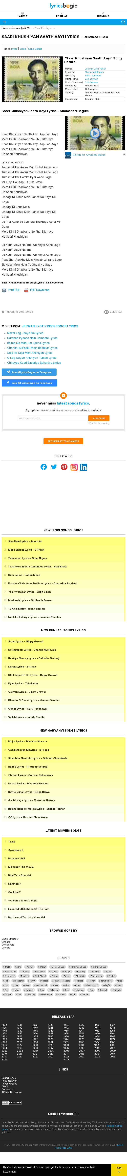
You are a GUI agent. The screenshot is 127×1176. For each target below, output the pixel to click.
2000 (97, 1048)
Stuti (73, 995)
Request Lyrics (10, 1080)
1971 (19, 1039)
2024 (97, 1056)
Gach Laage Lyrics (31, 800)
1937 (112, 1024)
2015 (81, 1053)
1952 (96, 1030)
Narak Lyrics (22, 666)
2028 (66, 1059)
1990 (66, 1045)
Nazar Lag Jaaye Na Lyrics (25, 333)
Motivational (41, 985)
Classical (95, 971)
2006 (66, 1050)
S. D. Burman (91, 78)
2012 (35, 1053)
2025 (112, 1056)
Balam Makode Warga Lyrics (36, 808)
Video (23, 48)
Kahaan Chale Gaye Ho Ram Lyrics (42, 583)
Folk (6, 981)
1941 (50, 1027)
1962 (4, 1036)
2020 (35, 1056)
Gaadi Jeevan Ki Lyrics (28, 749)
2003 (20, 1050)
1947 (19, 1030)
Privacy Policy (9, 1083)
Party (77, 985)
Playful (107, 985)
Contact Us (8, 1089)
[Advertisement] (63, 499)
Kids (120, 981)
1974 (66, 1039)
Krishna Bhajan (99, 967)
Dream (67, 976)
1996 (35, 1048)
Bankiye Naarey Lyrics (33, 658)
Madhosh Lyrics (30, 600)
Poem (119, 985)
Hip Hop (79, 981)
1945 (112, 1027)
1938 (4, 1027)
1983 (81, 1042)
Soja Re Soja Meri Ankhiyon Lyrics (29, 352)
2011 (19, 1053)
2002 (4, 1050)
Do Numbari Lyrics (32, 649)
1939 (19, 1027)
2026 (4, 1059)
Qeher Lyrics (27, 708)
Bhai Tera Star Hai (19, 875)
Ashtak (30, 967)
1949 (50, 1030)
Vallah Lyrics (26, 717)
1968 (97, 1036)
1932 (35, 1024)
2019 (19, 1056)
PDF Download (39, 290)
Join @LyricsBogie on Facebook (31, 383)
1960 (97, 1033)
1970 (4, 1039)
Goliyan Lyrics (27, 691)
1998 (66, 1048)
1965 (50, 1036)
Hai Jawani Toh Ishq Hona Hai (26, 917)
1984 (97, 1042)
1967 (81, 1036)
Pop (6, 990)
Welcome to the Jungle (22, 900)
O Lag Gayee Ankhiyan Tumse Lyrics (31, 357)
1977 (112, 1039)
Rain (42, 990)
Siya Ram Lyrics (25, 541)
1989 (50, 1045)
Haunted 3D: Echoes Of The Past (28, 909)
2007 (82, 1050)
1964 (35, 1036)
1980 (35, 1042)
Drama (55, 976)
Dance (108, 971)
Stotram (61, 995)
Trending (103, 16)
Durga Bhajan (58, 967)
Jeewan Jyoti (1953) (95, 68)
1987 (19, 1045)
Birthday (81, 971)
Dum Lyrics (24, 575)
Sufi (19, 995)
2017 (112, 1053)
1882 (4, 1024)
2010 (4, 1053)
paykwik (46, 1006)
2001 (112, 1048)
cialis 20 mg (6, 1006)
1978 (4, 1042)
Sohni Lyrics (25, 641)
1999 (81, 1048)
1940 (35, 1027)
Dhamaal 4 (14, 883)
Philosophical (92, 985)
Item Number (106, 981)
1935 (81, 1024)
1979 (19, 1042)
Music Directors (10, 938)
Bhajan (43, 967)
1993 (112, 1045)
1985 (112, 1042)
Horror (92, 981)
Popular (62, 16)
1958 (66, 1033)
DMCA (5, 1086)
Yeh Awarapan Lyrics (29, 591)
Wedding (31, 995)
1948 (35, 1030)
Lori (6, 985)
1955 (19, 1033)
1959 (81, 1033)
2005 (51, 1050)
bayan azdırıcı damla (30, 1006)
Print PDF (13, 290)
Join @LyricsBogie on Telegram (31, 372)
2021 (50, 1056)
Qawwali (30, 990)
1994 (4, 1048)
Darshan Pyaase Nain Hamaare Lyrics (32, 338)
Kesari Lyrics (28, 783)
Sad (91, 990)
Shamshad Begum (94, 72)
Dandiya (25, 976)
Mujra (55, 985)
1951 (81, 1030)
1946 (4, 1030)
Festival (111, 976)
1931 (19, 1024)
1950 (66, 1030)
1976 (97, 1039)
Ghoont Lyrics (30, 775)
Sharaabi (117, 990)
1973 (50, 1039)
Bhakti (7, 967)
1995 (19, 1048)
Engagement (96, 976)
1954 (4, 1033)
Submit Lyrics (9, 1077)
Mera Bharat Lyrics (26, 549)
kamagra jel (58, 1006)
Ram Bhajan (10, 971)
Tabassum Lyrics (27, 558)
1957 (50, 1033)
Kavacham (40, 971)
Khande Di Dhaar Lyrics (33, 700)
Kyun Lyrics (23, 683)
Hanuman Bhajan (78, 967)
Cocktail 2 (14, 892)
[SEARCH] (123, 22)
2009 (113, 1050)
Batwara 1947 (16, 858)
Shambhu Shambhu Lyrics (37, 758)
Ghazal (44, 981)
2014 (66, 1053)
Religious (54, 990)
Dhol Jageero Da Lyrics (32, 675)
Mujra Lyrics (27, 741)
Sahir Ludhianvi (93, 75)
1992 (97, 1045)
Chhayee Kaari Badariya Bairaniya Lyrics (34, 362)
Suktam (85, 995)
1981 (50, 1042)
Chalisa (25, 971)
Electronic (80, 976)
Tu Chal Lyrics (26, 608)
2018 (4, 1056)
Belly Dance (10, 976)
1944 (97, 1027)
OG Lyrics (28, 817)
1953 (112, 1030)
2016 (97, 1053)
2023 (82, 1056)
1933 (50, 1024)
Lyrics (14, 48)
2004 (35, 1050)
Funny (32, 981)
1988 (35, 1045)
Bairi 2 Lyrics (27, 766)
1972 (35, 1039)
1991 (81, 1045)
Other (66, 985)
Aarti (19, 967)
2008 (97, 1050)
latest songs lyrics (73, 403)
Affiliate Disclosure (12, 1092)
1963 (19, 1036)
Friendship (19, 981)
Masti (26, 985)
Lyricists (6, 947)
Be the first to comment (63, 441)
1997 (50, 1048)
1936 (97, 1024)
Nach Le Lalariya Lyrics (34, 617)
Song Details (35, 48)
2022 (66, 1056)
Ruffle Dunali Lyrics (29, 791)
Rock (66, 990)
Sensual (103, 990)
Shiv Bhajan (46, 995)
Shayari (8, 995)
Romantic (79, 990)
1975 (81, 1039)
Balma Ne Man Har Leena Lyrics (28, 343)
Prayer (17, 990)
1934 (66, 1024)
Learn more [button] (10, 1171)
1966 (66, 1036)
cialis (16, 1006)
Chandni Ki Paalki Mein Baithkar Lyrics (32, 348)
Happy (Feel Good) (62, 981)
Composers (8, 944)
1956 (35, 1033)
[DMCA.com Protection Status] (12, 1103)
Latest (22, 16)
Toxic (11, 841)
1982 (66, 1042)
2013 (50, 1053)
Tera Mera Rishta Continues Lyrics (37, 566)
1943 (81, 1027)
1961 (112, 1033)
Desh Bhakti (40, 976)
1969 (112, 1036)
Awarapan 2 (15, 850)
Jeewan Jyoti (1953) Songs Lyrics (50, 326)
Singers (6, 941)
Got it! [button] (119, 1169)
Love (16, 985)
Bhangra (67, 971)
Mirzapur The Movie (21, 866)
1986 (4, 1045)
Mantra (54, 971)
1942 (66, 1027)
